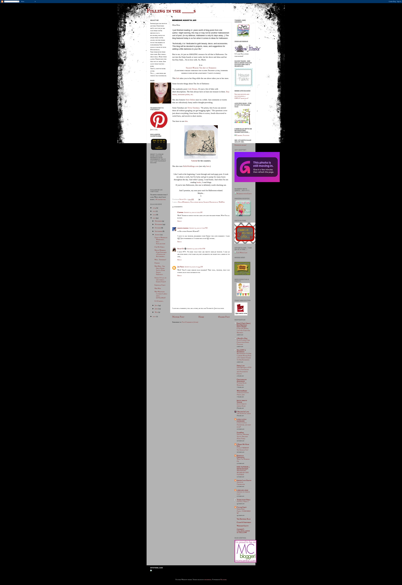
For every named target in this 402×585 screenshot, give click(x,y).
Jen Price (180, 267)
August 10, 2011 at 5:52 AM (193, 212)
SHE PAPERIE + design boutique (243, 468)
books (199, 182)
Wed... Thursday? (160, 260)
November (158, 224)
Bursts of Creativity (240, 456)
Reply (179, 221)
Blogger (223, 580)
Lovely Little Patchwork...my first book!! (244, 425)
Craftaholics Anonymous (242, 380)
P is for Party (242, 507)
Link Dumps (192, 89)
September (158, 231)
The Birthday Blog (244, 519)
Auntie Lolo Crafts (244, 480)
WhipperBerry (242, 391)
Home (201, 316)
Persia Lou (241, 366)
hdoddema (207, 580)
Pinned (157, 263)
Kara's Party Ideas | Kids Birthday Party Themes (244, 325)
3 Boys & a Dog (242, 338)
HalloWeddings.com (190, 166)
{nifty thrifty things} (242, 401)
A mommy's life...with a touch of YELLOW (243, 531)
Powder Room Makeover (241, 384)
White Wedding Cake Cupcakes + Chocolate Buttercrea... (160, 253)
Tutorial (194, 161)
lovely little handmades (241, 420)
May (156, 312)
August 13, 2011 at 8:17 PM (196, 249)
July (156, 305)
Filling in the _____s (171, 11)
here (208, 166)
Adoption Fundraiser (241, 483)
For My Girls (159, 247)
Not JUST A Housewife (241, 351)
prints (187, 94)
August (157, 235)
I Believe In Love (243, 412)
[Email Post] (198, 199)
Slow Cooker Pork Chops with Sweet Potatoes (243, 342)
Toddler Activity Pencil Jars (243, 394)
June (156, 309)
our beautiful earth (244, 414)
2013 (154, 211)
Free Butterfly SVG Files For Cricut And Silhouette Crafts (244, 370)
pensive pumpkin (183, 228)
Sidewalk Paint (159, 285)
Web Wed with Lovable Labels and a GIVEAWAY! (160, 295)
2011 (154, 218)
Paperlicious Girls (243, 500)
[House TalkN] (243, 86)
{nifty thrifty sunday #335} (241, 405)
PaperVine (240, 433)
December (158, 221)
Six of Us (180, 249)
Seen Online (190, 100)
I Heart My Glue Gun (243, 445)
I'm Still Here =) (242, 502)
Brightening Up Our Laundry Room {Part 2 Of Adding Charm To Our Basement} (244, 357)
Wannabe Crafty (243, 526)
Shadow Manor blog (210, 202)
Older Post (224, 316)
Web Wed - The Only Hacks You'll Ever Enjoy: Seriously (159, 270)
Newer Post (178, 316)
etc (192, 94)
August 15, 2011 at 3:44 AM (193, 267)
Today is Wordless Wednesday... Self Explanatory (160, 241)
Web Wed (157, 288)
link (177, 78)
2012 (154, 215)
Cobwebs (180, 212)
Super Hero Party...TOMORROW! (244, 511)
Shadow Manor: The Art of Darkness (201, 68)
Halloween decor (196, 202)
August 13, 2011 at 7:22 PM (198, 228)
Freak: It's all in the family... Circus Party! (160, 280)
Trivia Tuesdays (193, 108)
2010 (154, 316)
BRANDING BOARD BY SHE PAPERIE (243, 472)
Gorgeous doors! (240, 145)
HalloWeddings (183, 202)
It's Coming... (159, 301)
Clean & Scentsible (244, 522)
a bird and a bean (242, 490)
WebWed (222, 202)
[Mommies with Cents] (243, 194)
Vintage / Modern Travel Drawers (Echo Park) (243, 436)
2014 (154, 208)
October (158, 228)
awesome (181, 94)
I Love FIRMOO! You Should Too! (243, 449)
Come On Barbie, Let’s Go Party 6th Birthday (243, 330)
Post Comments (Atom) (190, 322)
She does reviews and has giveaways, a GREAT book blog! (241, 96)
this (186, 121)
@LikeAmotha (161, 199)
